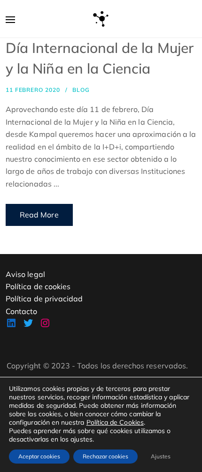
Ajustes (161, 456)
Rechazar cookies (105, 456)
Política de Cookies (115, 422)
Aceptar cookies (39, 456)
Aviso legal (25, 274)
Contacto (22, 311)
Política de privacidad (44, 298)
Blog (81, 89)
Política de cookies (38, 286)
